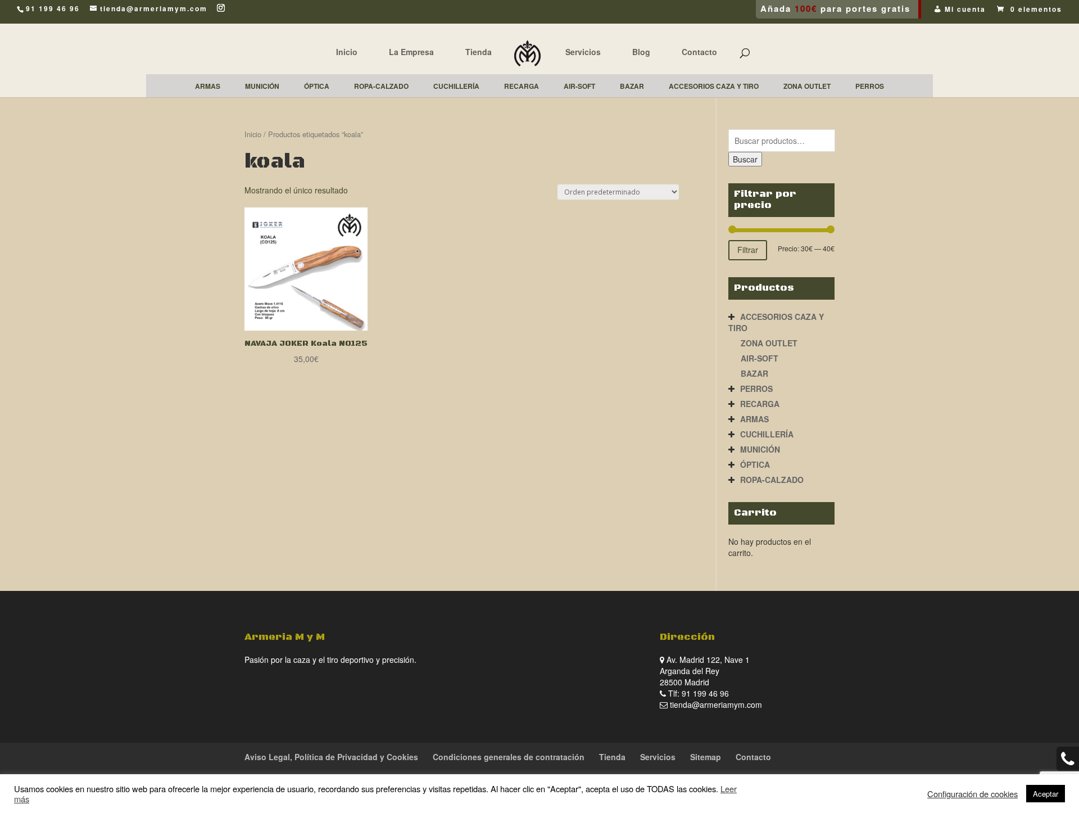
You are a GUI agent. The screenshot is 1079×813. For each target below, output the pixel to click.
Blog (641, 51)
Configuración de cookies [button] (972, 794)
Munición (760, 449)
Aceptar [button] (1045, 793)
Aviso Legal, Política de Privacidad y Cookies (331, 756)
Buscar (745, 159)
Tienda (478, 51)
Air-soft (759, 358)
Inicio (346, 51)
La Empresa (411, 51)
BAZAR (754, 373)
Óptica (755, 464)
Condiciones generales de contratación (508, 756)
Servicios (583, 51)
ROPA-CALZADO (772, 479)
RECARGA (759, 403)
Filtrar (747, 249)
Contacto (699, 51)
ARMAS (754, 418)
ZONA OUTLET (769, 343)
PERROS (756, 388)
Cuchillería (767, 434)
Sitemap (705, 756)
